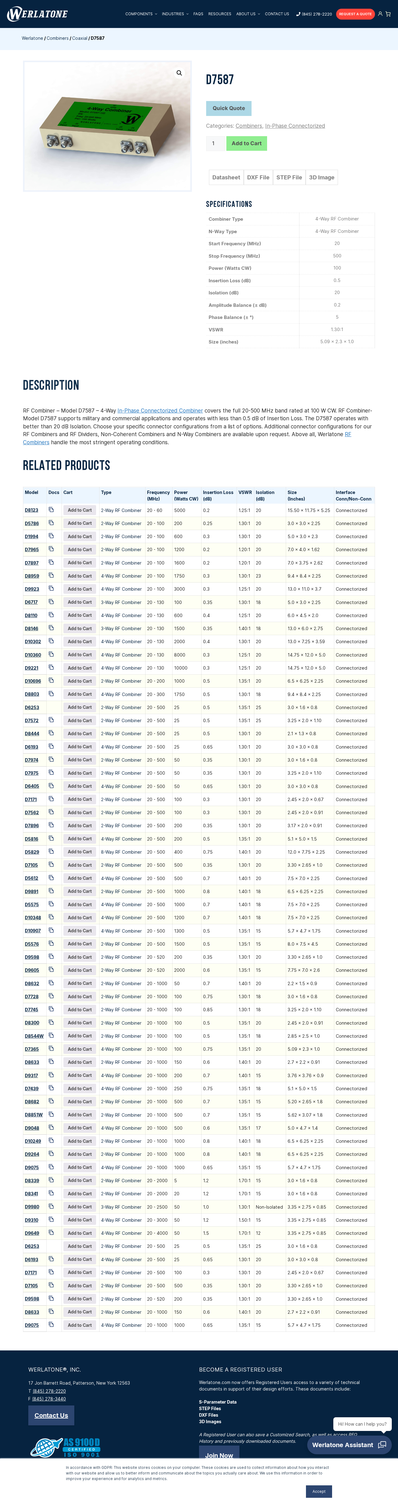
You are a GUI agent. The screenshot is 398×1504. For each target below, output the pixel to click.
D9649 (32, 1233)
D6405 (32, 786)
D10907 (33, 930)
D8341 (31, 1193)
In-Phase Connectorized (295, 126)
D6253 (32, 707)
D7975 (32, 773)
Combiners (58, 38)
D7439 (32, 1088)
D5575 (32, 904)
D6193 (31, 747)
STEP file (289, 177)
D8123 (31, 510)
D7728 (32, 996)
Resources (219, 14)
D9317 (31, 1075)
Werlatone (32, 38)
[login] (380, 14)
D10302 (33, 641)
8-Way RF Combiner (121, 852)
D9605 (32, 970)
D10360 (33, 654)
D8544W (34, 1036)
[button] (179, 73)
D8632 (32, 983)
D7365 (32, 1049)
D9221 (31, 668)
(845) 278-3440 (49, 1398)
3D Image (322, 177)
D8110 (31, 615)
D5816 (31, 839)
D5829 (32, 852)
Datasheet (226, 177)
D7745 (31, 1009)
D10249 (33, 1141)
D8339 (32, 1180)
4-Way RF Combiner (121, 576)
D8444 (32, 733)
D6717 (31, 602)
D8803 (32, 694)
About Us (246, 14)
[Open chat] (349, 1445)
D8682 (32, 1101)
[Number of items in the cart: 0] (388, 14)
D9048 (32, 1128)
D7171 (31, 799)
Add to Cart (247, 143)
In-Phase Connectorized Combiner (160, 411)
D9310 (31, 1220)
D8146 (31, 628)
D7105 (31, 865)
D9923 (32, 589)
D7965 (32, 549)
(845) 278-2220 (317, 14)
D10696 (33, 681)
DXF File (258, 177)
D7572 (32, 720)
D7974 (31, 760)
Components (139, 14)
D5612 (31, 878)
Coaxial (79, 38)
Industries (173, 14)
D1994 (31, 536)
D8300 (32, 1022)
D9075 (32, 1167)
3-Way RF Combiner (121, 602)
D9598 (32, 957)
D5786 (32, 523)
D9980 (32, 1206)
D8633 (32, 1062)
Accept (319, 1491)
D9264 (32, 1154)
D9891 (31, 891)
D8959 (32, 576)
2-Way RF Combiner (121, 510)
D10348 (33, 917)
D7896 (32, 825)
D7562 (32, 812)
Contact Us (277, 14)
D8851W (34, 1114)
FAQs (198, 14)
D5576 (32, 944)
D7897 (32, 562)
